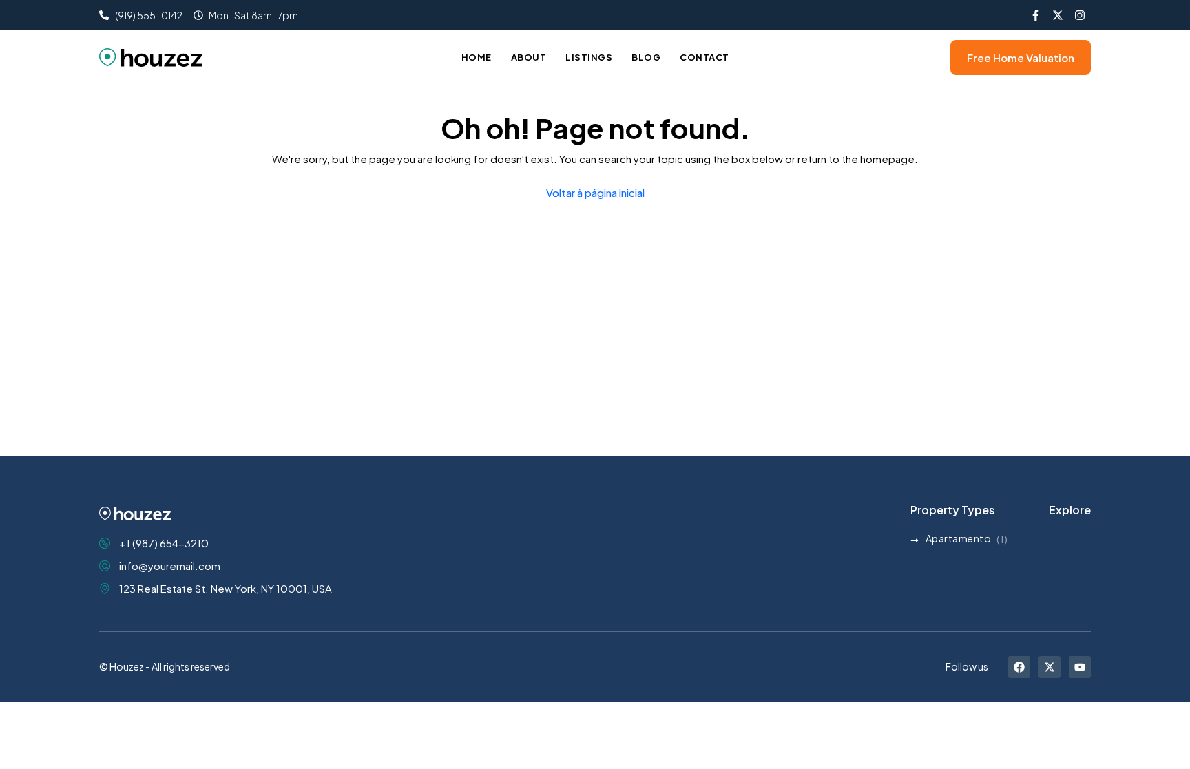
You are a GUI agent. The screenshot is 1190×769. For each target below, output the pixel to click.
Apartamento (959, 538)
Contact (704, 57)
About (529, 57)
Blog (645, 57)
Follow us (967, 666)
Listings (588, 57)
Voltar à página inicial (595, 192)
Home (476, 57)
